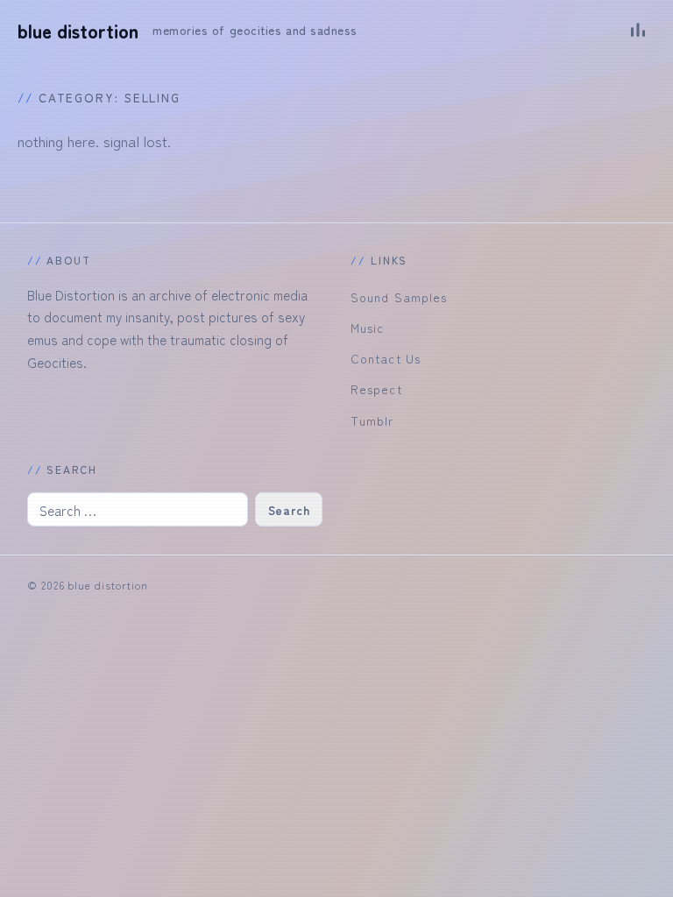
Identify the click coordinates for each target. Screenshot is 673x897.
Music (367, 327)
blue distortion (78, 30)
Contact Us (386, 358)
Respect (376, 389)
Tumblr (372, 420)
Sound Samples (399, 297)
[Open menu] (637, 29)
